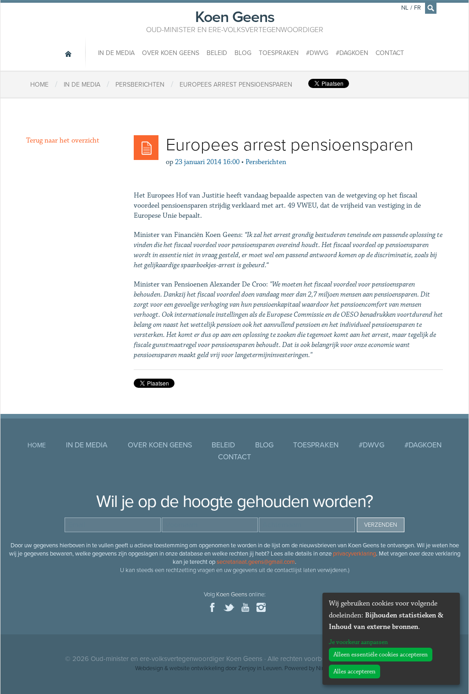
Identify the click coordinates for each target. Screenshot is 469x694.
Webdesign (149, 668)
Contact (390, 53)
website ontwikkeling (196, 668)
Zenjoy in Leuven (260, 668)
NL (405, 7)
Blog (242, 53)
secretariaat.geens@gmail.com (256, 562)
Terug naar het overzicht (62, 140)
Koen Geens (234, 20)
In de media (116, 53)
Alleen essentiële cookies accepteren (380, 654)
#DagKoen (352, 53)
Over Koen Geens (170, 53)
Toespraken (279, 53)
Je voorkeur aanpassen (358, 642)
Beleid (217, 53)
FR (417, 7)
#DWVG (317, 53)
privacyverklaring (354, 553)
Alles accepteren (354, 671)
